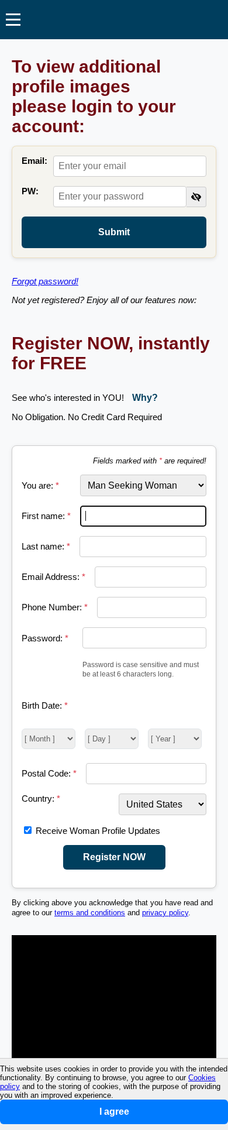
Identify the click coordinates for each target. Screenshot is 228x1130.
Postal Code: (49, 773)
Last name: (46, 546)
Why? (145, 398)
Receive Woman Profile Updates (98, 831)
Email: (34, 161)
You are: (40, 485)
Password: (45, 638)
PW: (30, 191)
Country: (41, 798)
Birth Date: (45, 705)
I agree (114, 1112)
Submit (114, 232)
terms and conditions (89, 913)
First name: (46, 516)
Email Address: (53, 577)
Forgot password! (45, 281)
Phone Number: (55, 607)
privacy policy (165, 913)
